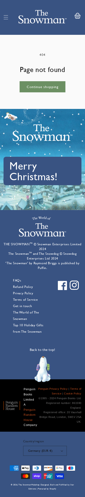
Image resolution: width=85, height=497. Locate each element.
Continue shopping (42, 86)
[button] (6, 17)
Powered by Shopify (47, 488)
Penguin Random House (30, 415)
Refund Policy (23, 286)
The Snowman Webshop (29, 484)
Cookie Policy (72, 393)
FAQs (17, 280)
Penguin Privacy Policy (53, 388)
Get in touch (22, 305)
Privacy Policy (23, 293)
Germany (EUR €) (40, 450)
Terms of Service (25, 299)
